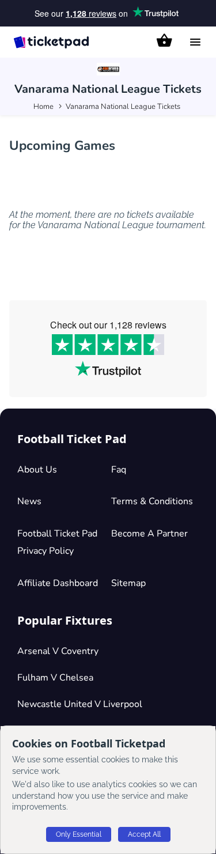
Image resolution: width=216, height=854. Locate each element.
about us (37, 469)
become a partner (149, 533)
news (29, 501)
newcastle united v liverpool (79, 704)
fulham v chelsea (55, 677)
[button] (164, 40)
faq (118, 469)
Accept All (144, 834)
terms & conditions (152, 501)
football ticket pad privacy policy (57, 542)
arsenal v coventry (57, 651)
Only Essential (78, 834)
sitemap (128, 583)
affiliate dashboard (57, 583)
